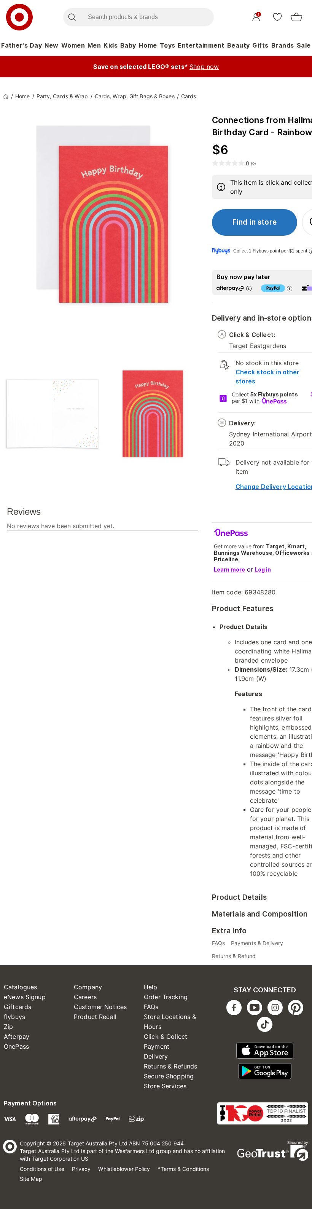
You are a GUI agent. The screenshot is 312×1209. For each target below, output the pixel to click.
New (52, 45)
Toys (167, 45)
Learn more (229, 569)
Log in (263, 569)
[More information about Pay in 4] (290, 288)
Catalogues (20, 987)
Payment (156, 1046)
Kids (110, 45)
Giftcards (17, 1007)
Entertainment (201, 45)
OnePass (16, 1046)
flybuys (14, 1017)
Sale (304, 45)
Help (151, 987)
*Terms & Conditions (183, 1169)
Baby (128, 45)
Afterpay (16, 1036)
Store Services (165, 1086)
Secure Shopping (169, 1076)
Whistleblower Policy (124, 1169)
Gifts (260, 45)
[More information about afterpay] (249, 288)
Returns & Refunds (170, 1066)
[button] (255, 222)
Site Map (31, 1178)
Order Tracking (166, 997)
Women (73, 45)
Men (94, 45)
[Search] (71, 17)
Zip (8, 1026)
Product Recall (95, 1017)
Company (88, 987)
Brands (282, 45)
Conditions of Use (42, 1169)
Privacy (81, 1169)
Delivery (156, 1056)
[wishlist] (277, 16)
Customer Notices (100, 1007)
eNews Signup (25, 997)
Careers (85, 997)
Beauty (238, 45)
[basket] (296, 17)
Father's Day (21, 45)
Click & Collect (165, 1036)
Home (148, 45)
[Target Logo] (19, 17)
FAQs (151, 1007)
